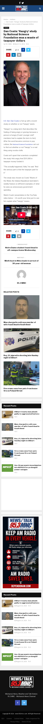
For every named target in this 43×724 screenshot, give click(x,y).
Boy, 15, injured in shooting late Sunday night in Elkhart (27, 440)
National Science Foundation (23, 144)
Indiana (6, 27)
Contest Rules (19, 718)
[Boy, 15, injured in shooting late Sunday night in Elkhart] (7, 441)
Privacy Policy (14, 722)
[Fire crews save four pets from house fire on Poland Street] (7, 453)
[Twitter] (24, 702)
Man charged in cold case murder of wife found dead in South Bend (20, 323)
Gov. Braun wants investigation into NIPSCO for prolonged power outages (27, 467)
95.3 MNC (8, 44)
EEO (3, 718)
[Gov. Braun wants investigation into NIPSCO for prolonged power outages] (7, 468)
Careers (9, 718)
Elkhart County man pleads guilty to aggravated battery (26, 413)
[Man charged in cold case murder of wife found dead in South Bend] (7, 427)
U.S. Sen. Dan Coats (11, 121)
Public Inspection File (33, 718)
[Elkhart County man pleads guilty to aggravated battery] (7, 414)
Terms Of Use (26, 722)
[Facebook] (17, 702)
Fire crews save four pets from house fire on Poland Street (20, 389)
